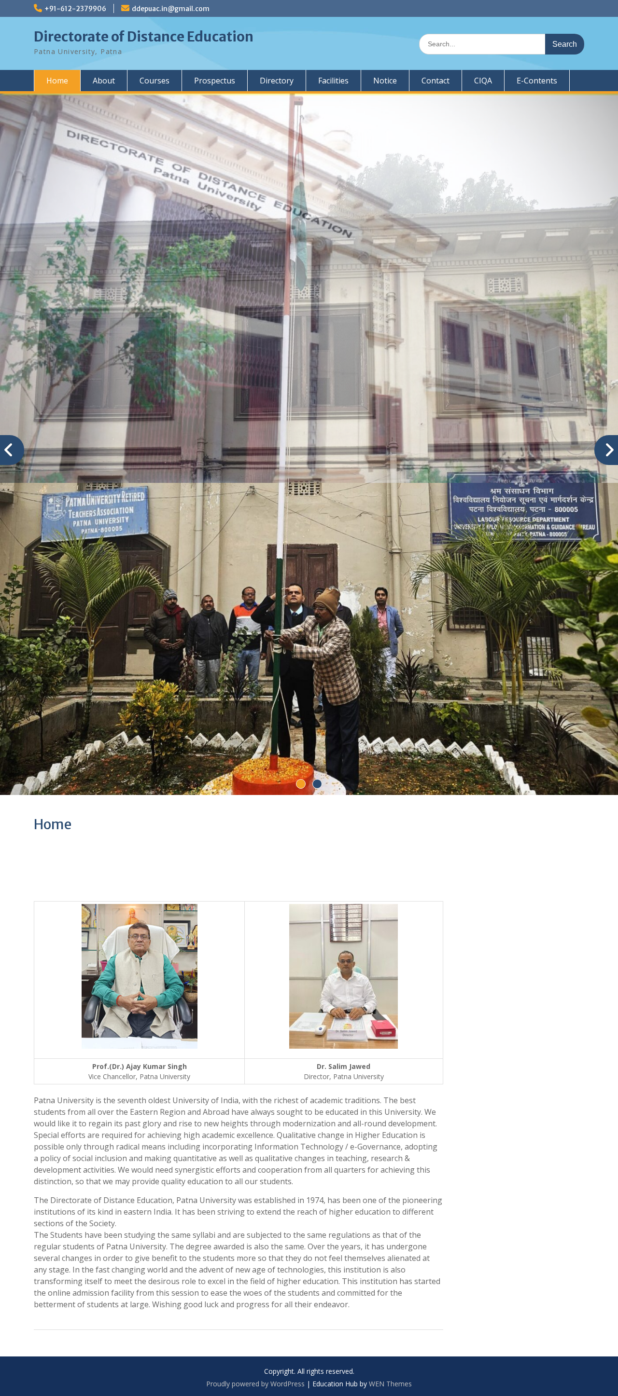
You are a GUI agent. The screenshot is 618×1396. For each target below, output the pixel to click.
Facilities (333, 80)
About (104, 80)
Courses (154, 80)
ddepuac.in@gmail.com (171, 8)
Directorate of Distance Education (143, 36)
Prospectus (214, 80)
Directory (277, 80)
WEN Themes (390, 1383)
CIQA (483, 80)
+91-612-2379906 (75, 8)
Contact (435, 80)
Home (57, 80)
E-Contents (537, 80)
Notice (385, 80)
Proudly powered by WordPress (255, 1383)
